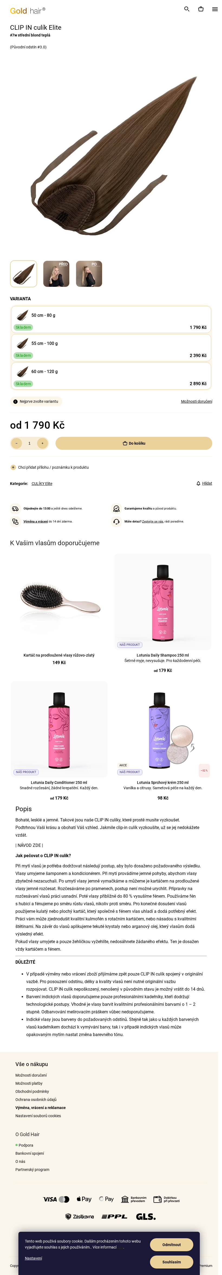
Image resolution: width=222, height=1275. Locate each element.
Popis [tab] (23, 809)
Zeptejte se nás (152, 521)
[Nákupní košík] (201, 9)
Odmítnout (171, 1245)
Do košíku (137, 443)
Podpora (26, 1145)
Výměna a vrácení (36, 521)
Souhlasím (171, 1262)
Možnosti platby (29, 1083)
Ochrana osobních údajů (36, 1099)
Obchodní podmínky (32, 1091)
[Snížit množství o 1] (16, 443)
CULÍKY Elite (42, 483)
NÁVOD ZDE (29, 845)
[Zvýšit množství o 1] (42, 443)
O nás (20, 1161)
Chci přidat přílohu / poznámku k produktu (53, 467)
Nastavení (33, 1258)
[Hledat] (186, 9)
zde (120, 1247)
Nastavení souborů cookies (38, 1116)
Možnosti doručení (196, 401)
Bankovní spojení (29, 1153)
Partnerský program (32, 1169)
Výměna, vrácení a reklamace (40, 1108)
